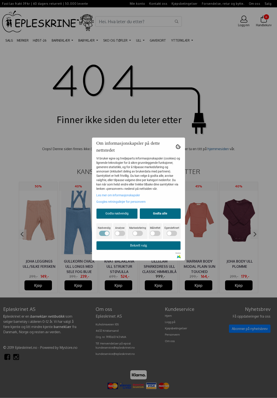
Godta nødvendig (117, 213)
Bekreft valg (138, 245)
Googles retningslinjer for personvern (121, 201)
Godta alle (160, 213)
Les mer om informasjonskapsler (118, 195)
